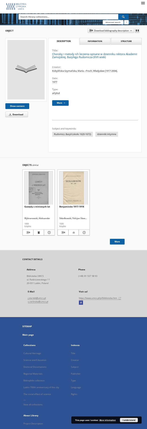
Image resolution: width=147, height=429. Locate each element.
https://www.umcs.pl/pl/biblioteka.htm (98, 298)
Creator (75, 360)
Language (76, 387)
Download (17, 114)
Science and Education (34, 360)
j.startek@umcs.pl (37, 298)
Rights (74, 394)
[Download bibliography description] (28, 232)
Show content (17, 106)
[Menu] (143, 3)
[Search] (123, 17)
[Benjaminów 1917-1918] (73, 188)
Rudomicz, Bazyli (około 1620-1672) (72, 134)
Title (73, 353)
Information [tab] (95, 41)
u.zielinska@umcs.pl (38, 301)
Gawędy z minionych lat (37, 206)
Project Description (33, 423)
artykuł (56, 93)
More (117, 241)
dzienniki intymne (106, 134)
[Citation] (137, 30)
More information (107, 420)
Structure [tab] (126, 41)
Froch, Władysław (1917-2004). (102, 70)
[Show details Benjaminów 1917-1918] (83, 232)
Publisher (75, 373)
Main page (28, 334)
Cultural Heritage (32, 353)
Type (73, 380)
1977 (54, 82)
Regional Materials (32, 373)
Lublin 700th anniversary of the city (41, 387)
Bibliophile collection (33, 380)
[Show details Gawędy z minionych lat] (49, 232)
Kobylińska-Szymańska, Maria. (68, 70)
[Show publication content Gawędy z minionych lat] (39, 232)
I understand (129, 420)
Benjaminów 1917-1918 (71, 206)
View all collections (32, 404)
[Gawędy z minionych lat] (39, 188)
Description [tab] (64, 41)
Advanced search (113, 22)
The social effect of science (37, 394)
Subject (75, 366)
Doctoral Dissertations (34, 366)
